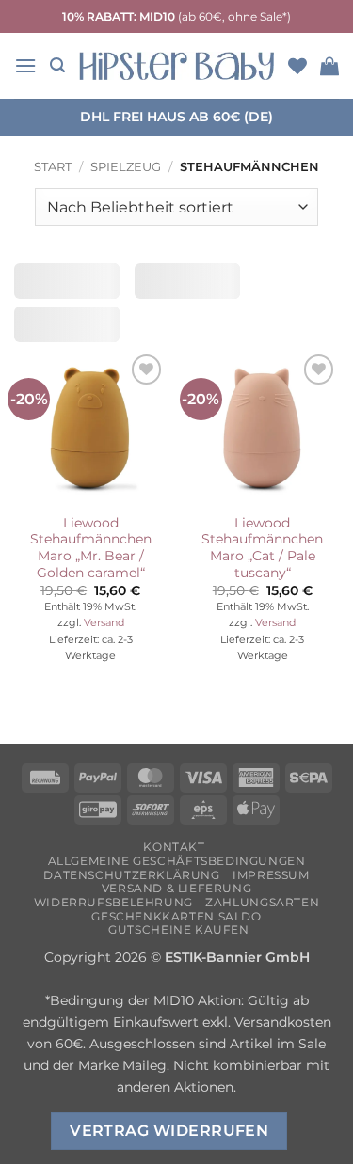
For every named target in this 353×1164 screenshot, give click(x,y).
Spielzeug (125, 167)
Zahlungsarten (262, 902)
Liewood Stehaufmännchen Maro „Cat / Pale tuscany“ (262, 547)
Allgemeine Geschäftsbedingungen (177, 861)
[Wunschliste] (297, 66)
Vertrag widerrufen (169, 1131)
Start (53, 167)
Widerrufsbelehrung (113, 902)
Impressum (271, 875)
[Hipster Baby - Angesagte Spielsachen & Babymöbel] (176, 66)
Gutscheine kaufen (178, 929)
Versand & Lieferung (177, 888)
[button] (25, 65)
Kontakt (173, 847)
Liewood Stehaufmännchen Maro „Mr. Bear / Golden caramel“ (91, 547)
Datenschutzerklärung (131, 875)
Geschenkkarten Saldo (176, 916)
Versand (104, 622)
